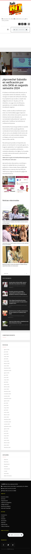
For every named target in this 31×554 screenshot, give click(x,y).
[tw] (22, 24)
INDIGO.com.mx (10, 549)
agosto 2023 (6, 428)
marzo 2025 (6, 384)
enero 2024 (6, 417)
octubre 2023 (7, 424)
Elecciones (6, 461)
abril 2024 (6, 410)
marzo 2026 (6, 361)
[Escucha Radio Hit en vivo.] (20, 29)
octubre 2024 (7, 396)
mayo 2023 (6, 435)
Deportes (6, 459)
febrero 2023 (6, 442)
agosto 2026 (6, 349)
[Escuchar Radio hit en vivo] (15, 535)
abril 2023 (6, 438)
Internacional (7, 468)
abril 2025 (6, 382)
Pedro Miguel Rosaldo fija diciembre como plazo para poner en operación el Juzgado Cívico (18, 302)
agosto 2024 (6, 400)
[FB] (19, 24)
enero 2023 (6, 445)
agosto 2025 (6, 372)
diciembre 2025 (7, 368)
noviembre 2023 (7, 421)
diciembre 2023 (7, 419)
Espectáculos (7, 464)
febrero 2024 (6, 414)
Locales (5, 471)
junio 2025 (6, 377)
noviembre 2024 (7, 393)
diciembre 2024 (7, 391)
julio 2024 (6, 403)
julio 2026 (6, 351)
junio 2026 (6, 354)
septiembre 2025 (7, 370)
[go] (26, 273)
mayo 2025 (6, 379)
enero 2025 (6, 389)
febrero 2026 (6, 363)
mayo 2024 (6, 407)
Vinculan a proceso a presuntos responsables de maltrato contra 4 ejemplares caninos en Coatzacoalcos (18, 293)
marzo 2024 (6, 412)
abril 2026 (6, 358)
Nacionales (6, 473)
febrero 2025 (6, 386)
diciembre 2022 (7, 447)
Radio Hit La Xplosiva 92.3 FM (14, 70)
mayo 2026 (6, 356)
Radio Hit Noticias (8, 475)
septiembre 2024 (7, 398)
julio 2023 (6, 431)
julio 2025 (6, 375)
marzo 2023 (6, 440)
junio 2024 (6, 405)
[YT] (25, 24)
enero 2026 (6, 365)
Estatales (25, 71)
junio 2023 (6, 433)
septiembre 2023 (7, 426)
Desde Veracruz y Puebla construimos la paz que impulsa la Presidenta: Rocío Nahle (18, 312)
